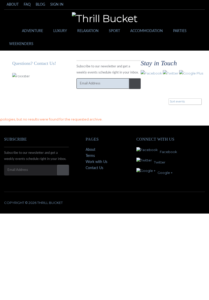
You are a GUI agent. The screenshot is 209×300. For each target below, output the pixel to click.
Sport (114, 31)
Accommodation (146, 31)
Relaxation (88, 31)
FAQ (27, 4)
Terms (90, 156)
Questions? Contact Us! (34, 63)
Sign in (56, 4)
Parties (180, 31)
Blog (40, 4)
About (13, 4)
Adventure (32, 31)
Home (10, 31)
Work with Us (96, 162)
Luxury (60, 31)
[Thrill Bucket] (104, 18)
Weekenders (21, 44)
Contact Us (94, 168)
